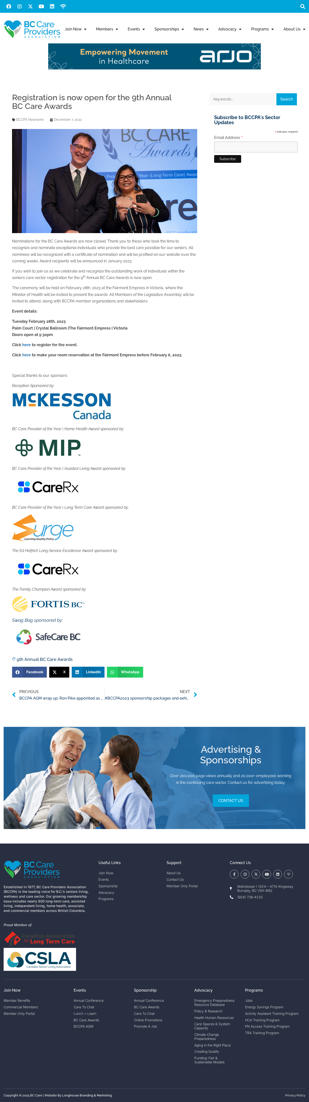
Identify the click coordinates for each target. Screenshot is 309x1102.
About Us (292, 29)
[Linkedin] (52, 6)
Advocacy (227, 29)
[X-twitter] (30, 6)
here (26, 345)
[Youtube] (41, 6)
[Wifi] (63, 6)
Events (134, 29)
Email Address (228, 138)
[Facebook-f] (234, 874)
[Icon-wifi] (288, 874)
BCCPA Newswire (30, 120)
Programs (260, 29)
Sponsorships (166, 29)
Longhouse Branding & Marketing (87, 1095)
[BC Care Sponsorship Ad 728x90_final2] (154, 68)
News (199, 29)
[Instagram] (19, 6)
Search (286, 99)
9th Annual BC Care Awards (45, 659)
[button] (303, 6)
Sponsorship (145, 990)
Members (104, 29)
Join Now (73, 29)
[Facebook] (9, 6)
